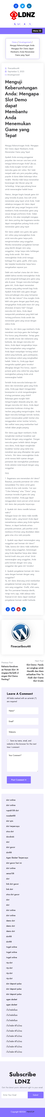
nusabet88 (10, 815)
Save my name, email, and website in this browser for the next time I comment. (21, 744)
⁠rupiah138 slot (12, 810)
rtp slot (9, 962)
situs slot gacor (12, 894)
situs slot (10, 831)
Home (14, 42)
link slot (9, 889)
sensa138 (10, 873)
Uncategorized (25, 42)
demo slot (10, 920)
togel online (11, 947)
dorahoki (10, 836)
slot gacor (10, 847)
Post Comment (17, 779)
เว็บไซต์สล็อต (11, 1010)
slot (7, 842)
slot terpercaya (12, 826)
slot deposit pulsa (13, 983)
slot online (10, 800)
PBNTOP (30, 1111)
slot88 (9, 852)
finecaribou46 (21, 646)
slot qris (9, 821)
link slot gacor (12, 884)
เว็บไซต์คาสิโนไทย (14, 1025)
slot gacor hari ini (14, 863)
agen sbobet (11, 999)
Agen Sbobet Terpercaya (17, 857)
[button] (37, 31)
